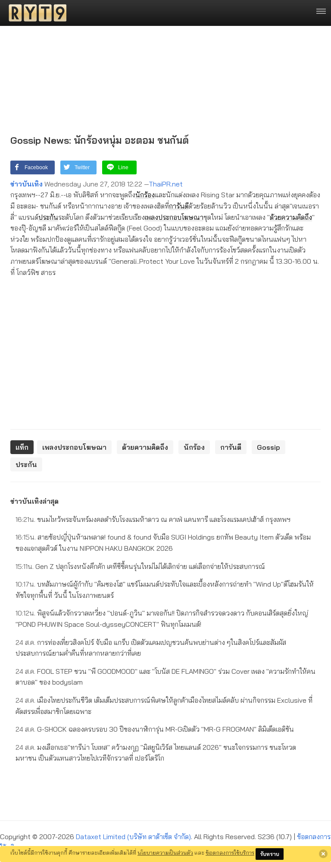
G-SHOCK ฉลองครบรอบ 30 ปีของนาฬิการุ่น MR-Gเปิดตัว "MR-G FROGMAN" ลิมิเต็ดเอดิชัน (155, 729)
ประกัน (48, 217)
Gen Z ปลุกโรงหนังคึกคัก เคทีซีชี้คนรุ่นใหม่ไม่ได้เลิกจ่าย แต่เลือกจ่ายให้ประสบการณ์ (140, 566)
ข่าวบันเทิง (26, 184)
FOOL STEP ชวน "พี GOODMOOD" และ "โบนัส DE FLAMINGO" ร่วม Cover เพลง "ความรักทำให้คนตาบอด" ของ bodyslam (165, 677)
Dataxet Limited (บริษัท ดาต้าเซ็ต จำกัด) (133, 836)
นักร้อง (145, 194)
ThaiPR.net (166, 184)
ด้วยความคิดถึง (291, 217)
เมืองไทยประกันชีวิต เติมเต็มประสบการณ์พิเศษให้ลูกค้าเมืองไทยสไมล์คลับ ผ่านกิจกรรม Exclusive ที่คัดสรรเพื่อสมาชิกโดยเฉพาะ (164, 706)
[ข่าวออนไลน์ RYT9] (35, 13)
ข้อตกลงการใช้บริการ (230, 852)
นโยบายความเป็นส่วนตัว (165, 852)
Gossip (268, 447)
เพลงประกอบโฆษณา (174, 217)
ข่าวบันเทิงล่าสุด (34, 501)
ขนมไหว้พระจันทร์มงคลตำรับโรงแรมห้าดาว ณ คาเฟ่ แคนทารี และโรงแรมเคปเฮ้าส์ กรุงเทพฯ (153, 519)
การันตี (178, 206)
